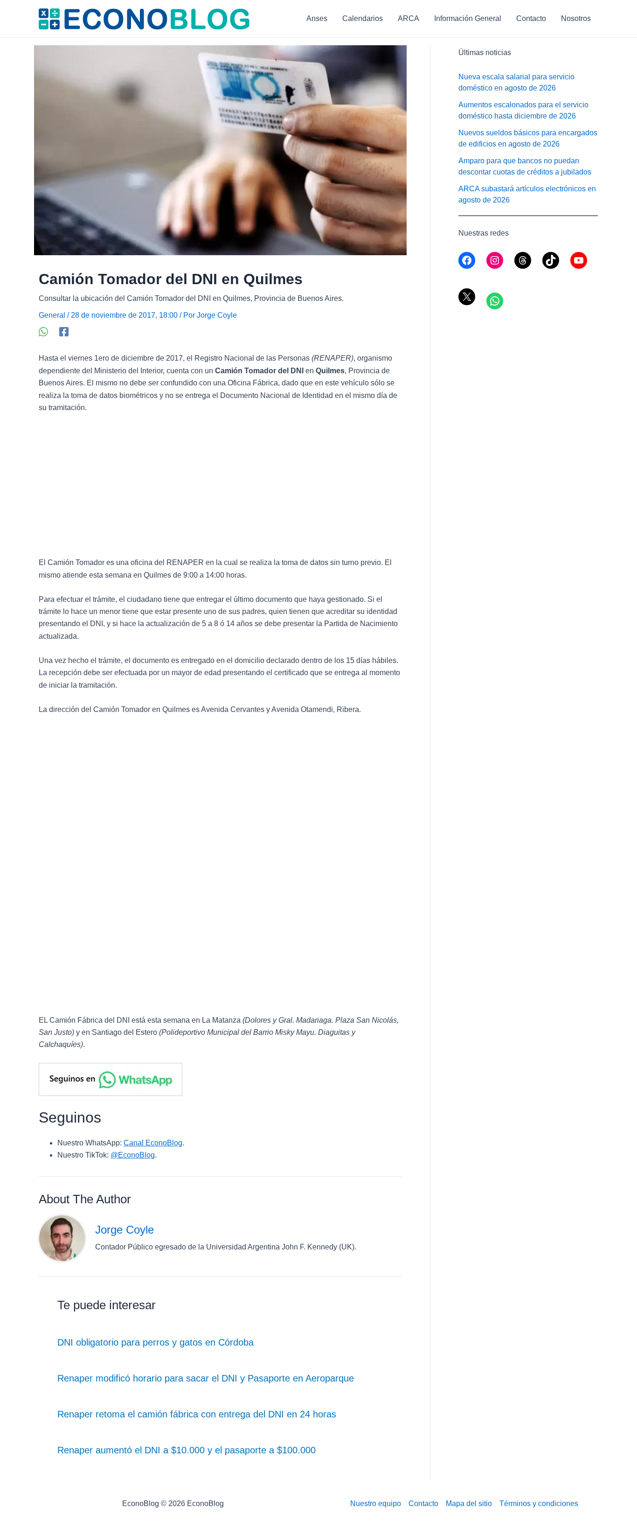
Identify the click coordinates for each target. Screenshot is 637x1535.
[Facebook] (64, 331)
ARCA (408, 18)
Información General (467, 18)
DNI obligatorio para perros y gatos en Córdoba (155, 1342)
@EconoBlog (133, 1155)
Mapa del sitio (469, 1503)
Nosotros (576, 18)
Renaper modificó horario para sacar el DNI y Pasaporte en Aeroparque (205, 1378)
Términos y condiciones (538, 1503)
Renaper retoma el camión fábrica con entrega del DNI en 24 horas (196, 1414)
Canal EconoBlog (153, 1143)
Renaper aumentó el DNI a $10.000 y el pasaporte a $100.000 (186, 1450)
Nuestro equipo (375, 1503)
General (52, 315)
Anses (316, 18)
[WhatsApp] (43, 331)
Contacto (531, 18)
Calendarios (362, 18)
